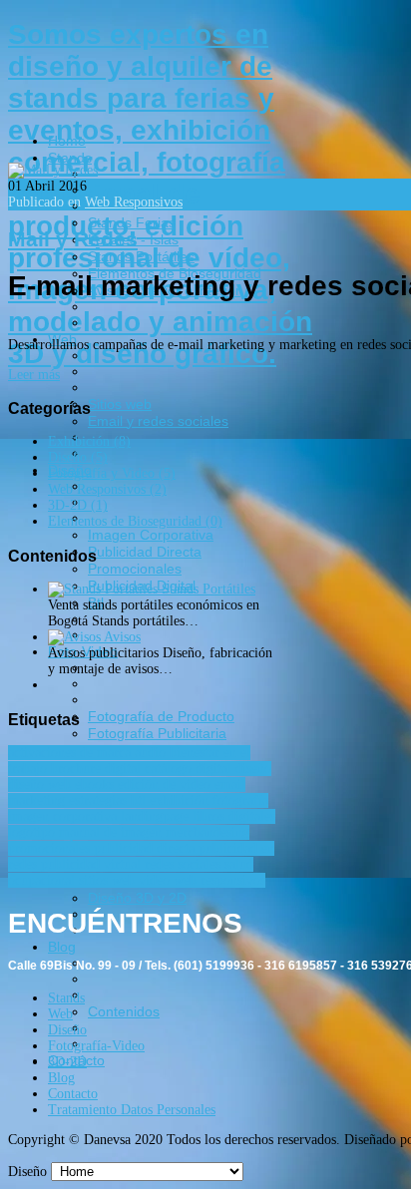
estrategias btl (109, 800)
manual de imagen (112, 832)
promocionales (51, 848)
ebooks (96, 784)
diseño (253, 768)
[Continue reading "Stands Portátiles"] (105, 589)
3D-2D (67, 1061)
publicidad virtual (93, 864)
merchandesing (207, 832)
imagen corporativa (64, 816)
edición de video (166, 784)
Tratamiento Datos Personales (131, 1109)
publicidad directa (146, 848)
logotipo (33, 832)
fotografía (240, 800)
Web (60, 1013)
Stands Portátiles (208, 589)
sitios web (109, 880)
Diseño (67, 1029)
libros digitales (234, 816)
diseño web (41, 784)
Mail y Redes (73, 238)
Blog (61, 1077)
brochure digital (98, 768)
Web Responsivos (134, 202)
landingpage (157, 816)
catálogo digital (190, 768)
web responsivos (219, 880)
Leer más (34, 374)
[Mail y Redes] (53, 170)
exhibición (181, 800)
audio (152, 752)
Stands (66, 998)
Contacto (73, 1093)
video (156, 880)
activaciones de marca (71, 752)
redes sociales (184, 864)
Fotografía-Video (96, 1045)
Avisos (122, 636)
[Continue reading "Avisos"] (76, 636)
